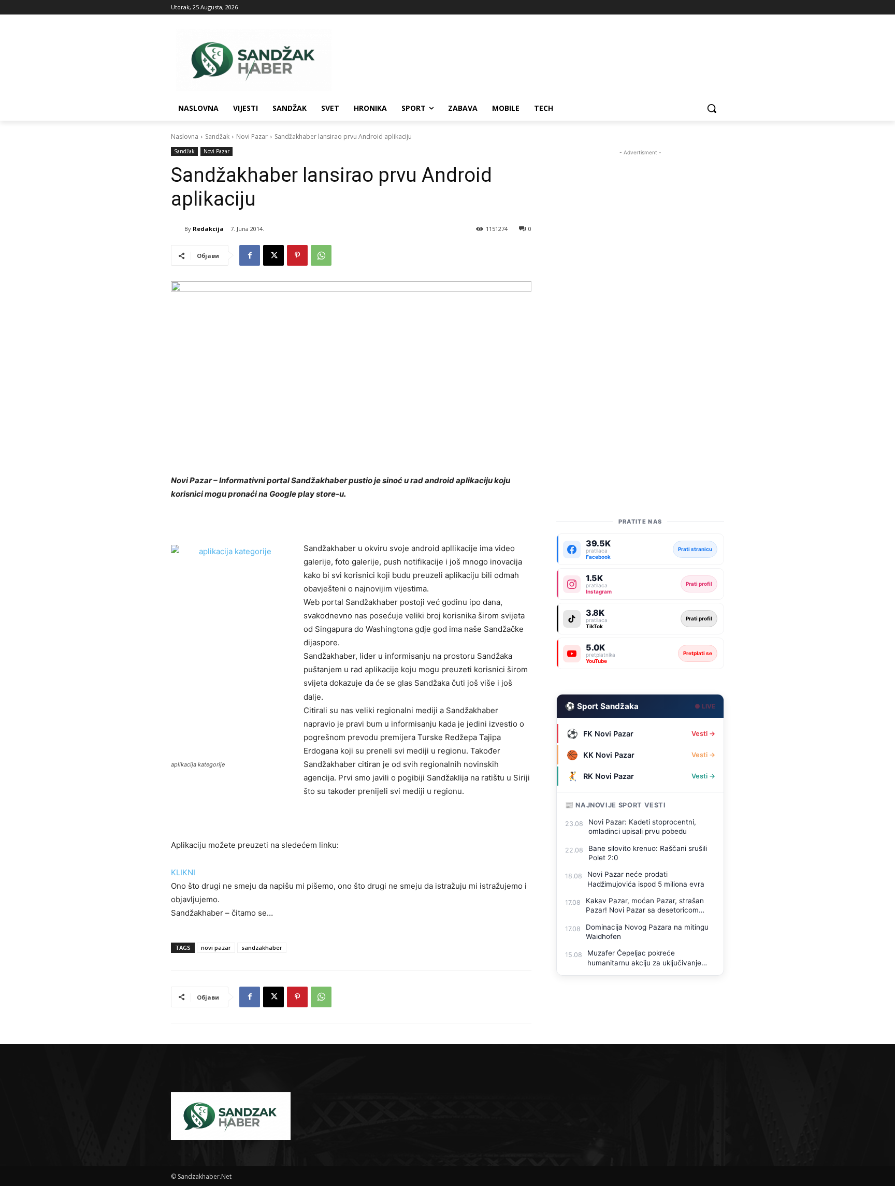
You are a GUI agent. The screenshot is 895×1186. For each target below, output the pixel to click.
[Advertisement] (640, 313)
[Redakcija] (177, 229)
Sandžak (217, 136)
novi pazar (216, 947)
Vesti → (703, 733)
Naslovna (184, 136)
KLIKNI (183, 872)
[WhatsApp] (321, 255)
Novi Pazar (252, 136)
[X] (273, 255)
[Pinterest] (297, 255)
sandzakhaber (261, 947)
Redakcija (208, 229)
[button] (711, 108)
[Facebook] (249, 255)
